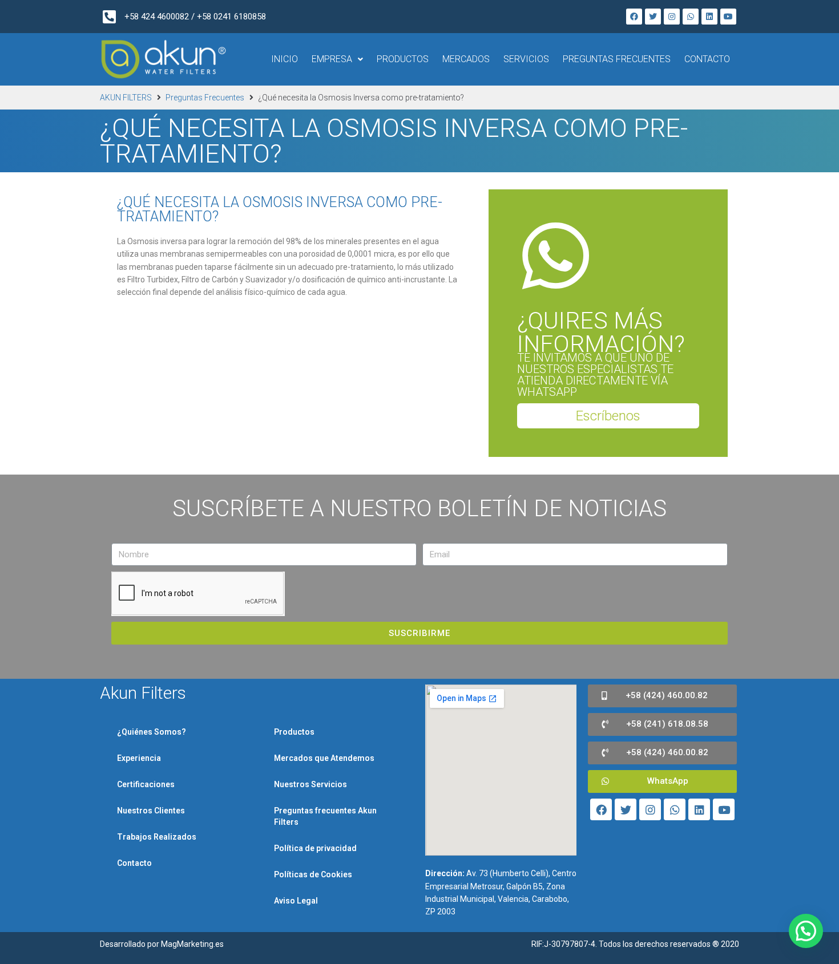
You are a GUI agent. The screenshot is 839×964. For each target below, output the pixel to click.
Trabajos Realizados (156, 836)
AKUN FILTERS (126, 97)
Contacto (134, 863)
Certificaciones (146, 784)
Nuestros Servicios (310, 784)
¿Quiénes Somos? (151, 731)
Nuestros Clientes (151, 810)
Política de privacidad (315, 848)
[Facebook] (634, 17)
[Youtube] (728, 17)
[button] (608, 415)
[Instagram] (672, 17)
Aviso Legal (296, 900)
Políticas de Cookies (313, 874)
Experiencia (139, 758)
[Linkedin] (709, 17)
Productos (294, 731)
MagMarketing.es (192, 944)
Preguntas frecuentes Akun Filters (325, 816)
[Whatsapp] (691, 17)
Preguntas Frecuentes (205, 97)
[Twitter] (653, 17)
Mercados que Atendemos (324, 758)
